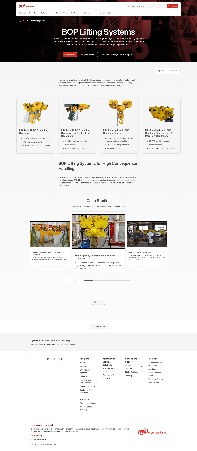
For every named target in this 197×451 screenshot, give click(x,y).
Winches (83, 366)
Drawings (152, 369)
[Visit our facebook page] (54, 359)
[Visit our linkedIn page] (60, 359)
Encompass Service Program (111, 376)
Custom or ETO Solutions (86, 391)
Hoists (82, 362)
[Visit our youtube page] (42, 359)
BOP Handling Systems (86, 371)
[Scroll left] (69, 280)
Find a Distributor (132, 372)
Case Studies (153, 383)
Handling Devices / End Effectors (88, 381)
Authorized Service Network (110, 370)
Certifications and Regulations (155, 363)
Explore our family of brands (42, 425)
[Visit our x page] (48, 359)
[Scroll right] (78, 280)
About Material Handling (86, 408)
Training (128, 376)
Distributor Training (155, 379)
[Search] (129, 6)
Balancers (84, 376)
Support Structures (88, 386)
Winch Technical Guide (155, 374)
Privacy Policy (36, 435)
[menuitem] (22, 13)
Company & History (88, 403)
